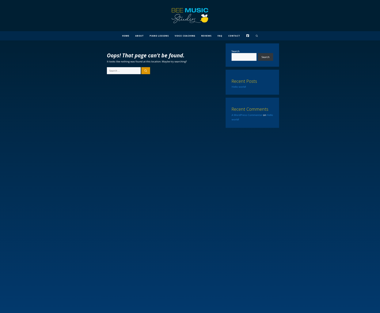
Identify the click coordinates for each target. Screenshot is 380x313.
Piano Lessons (159, 35)
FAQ (220, 35)
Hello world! (239, 86)
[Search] (145, 70)
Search (235, 51)
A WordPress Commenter (247, 115)
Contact (234, 35)
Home (125, 35)
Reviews (206, 35)
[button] (257, 35)
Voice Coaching (185, 35)
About (139, 35)
